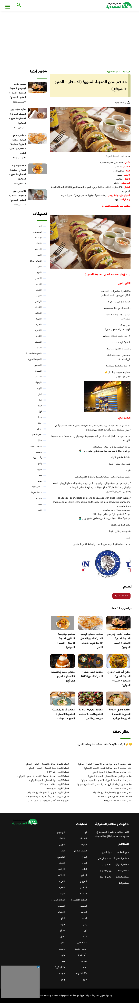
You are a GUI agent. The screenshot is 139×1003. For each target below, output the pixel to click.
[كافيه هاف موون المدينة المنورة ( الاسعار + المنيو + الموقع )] (37, 113)
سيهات (39, 469)
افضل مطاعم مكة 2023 (121, 789)
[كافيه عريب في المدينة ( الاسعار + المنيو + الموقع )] (37, 194)
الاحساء (38, 238)
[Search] (18, 5)
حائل (39, 429)
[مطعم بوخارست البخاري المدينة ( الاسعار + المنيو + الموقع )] (37, 168)
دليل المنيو (107, 852)
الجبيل (39, 255)
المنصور (38, 365)
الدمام (39, 290)
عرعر (40, 481)
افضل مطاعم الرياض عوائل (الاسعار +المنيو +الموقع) (108, 768)
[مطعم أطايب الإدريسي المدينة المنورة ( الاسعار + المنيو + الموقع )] (37, 87)
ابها (40, 226)
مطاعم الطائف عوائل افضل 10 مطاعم (115, 797)
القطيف (38, 336)
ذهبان (39, 452)
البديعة (38, 249)
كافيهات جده (106, 877)
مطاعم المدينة (121, 596)
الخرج (39, 273)
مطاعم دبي (107, 865)
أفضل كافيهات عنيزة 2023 (58, 789)
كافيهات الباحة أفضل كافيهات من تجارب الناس (49, 801)
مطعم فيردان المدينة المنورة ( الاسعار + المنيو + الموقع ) (63, 714)
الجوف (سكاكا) (35, 261)
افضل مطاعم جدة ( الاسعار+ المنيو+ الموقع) (112, 772)
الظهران (38, 319)
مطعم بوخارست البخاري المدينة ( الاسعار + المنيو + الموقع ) (65, 641)
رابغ (40, 464)
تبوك (39, 406)
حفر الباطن (37, 435)
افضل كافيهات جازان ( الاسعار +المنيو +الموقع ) (48, 793)
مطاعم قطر (123, 883)
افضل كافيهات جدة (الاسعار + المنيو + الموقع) (49, 768)
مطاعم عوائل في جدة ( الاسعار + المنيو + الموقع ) (110, 776)
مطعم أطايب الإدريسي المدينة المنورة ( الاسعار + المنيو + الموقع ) (119, 641)
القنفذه (38, 342)
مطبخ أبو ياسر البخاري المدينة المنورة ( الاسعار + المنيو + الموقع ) (119, 679)
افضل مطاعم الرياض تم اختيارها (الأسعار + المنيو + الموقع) (105, 764)
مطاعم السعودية (121, 859)
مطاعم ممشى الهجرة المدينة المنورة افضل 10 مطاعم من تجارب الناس (91, 641)
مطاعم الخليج (122, 877)
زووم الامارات (106, 871)
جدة (40, 423)
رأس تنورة (37, 458)
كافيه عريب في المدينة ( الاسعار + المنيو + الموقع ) (17, 195)
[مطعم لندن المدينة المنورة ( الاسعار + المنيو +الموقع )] (90, 129)
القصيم (38, 330)
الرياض (38, 302)
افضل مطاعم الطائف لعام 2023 (117, 801)
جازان (39, 417)
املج (39, 394)
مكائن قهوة (37, 487)
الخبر (39, 267)
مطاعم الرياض (105, 859)
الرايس (39, 296)
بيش (40, 400)
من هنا (63, 195)
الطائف (38, 313)
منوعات (38, 498)
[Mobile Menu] (7, 6)
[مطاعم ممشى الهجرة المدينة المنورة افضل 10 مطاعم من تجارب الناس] (37, 138)
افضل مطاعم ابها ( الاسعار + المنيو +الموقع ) (112, 793)
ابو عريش (37, 232)
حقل (39, 440)
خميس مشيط (36, 446)
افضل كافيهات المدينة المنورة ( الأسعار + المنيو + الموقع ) (43, 776)
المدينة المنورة (35, 359)
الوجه (39, 388)
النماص (38, 377)
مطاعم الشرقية (122, 865)
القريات (38, 325)
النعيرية (38, 371)
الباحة (39, 244)
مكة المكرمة (36, 493)
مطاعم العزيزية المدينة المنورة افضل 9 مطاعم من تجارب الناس (90, 714)
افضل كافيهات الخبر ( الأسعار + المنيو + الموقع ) (48, 797)
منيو (40, 504)
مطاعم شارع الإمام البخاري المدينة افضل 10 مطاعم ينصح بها (104, 784)
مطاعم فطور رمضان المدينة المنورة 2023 (92, 674)
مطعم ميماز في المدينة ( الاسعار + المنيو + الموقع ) (63, 676)
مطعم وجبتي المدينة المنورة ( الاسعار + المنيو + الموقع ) (120, 714)
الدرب (39, 284)
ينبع (40, 510)
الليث (39, 348)
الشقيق (38, 307)
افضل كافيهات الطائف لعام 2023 (55, 784)
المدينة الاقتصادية (34, 354)
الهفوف (38, 383)
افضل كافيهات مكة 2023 (58, 772)
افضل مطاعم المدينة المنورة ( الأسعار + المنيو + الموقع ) (106, 780)
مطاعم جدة (123, 871)
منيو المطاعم (123, 852)
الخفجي (38, 278)
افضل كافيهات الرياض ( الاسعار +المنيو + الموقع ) (47, 764)
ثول (40, 412)
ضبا (40, 475)
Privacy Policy (44, 996)
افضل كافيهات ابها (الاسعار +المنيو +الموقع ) (49, 780)
